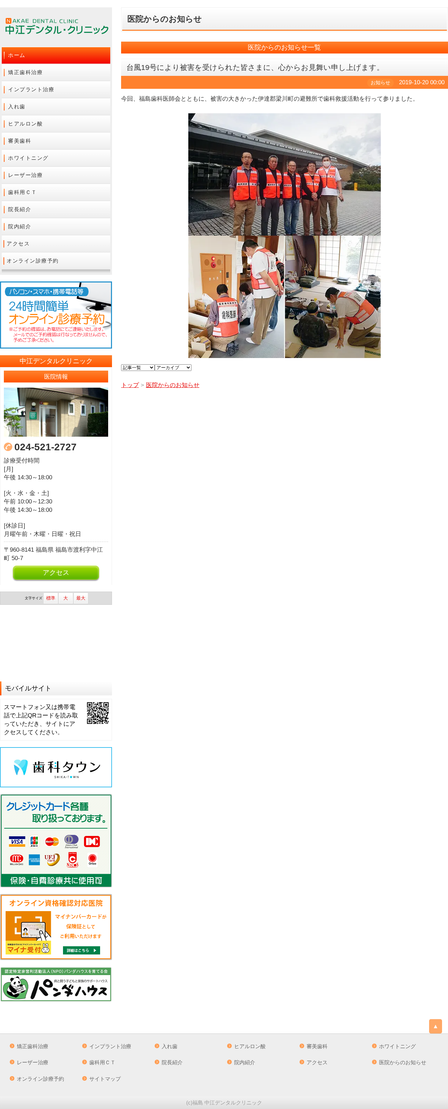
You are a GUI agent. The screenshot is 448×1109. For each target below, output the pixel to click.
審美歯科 (19, 141)
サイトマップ (105, 1078)
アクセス (18, 243)
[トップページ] (56, 27)
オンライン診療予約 (33, 261)
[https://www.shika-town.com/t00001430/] (56, 767)
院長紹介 (19, 209)
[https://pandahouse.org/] (56, 984)
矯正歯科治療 (25, 72)
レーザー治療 (25, 175)
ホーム (17, 55)
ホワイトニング (28, 158)
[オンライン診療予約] (56, 315)
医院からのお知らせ (402, 1062)
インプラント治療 (31, 89)
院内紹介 (19, 226)
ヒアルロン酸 (25, 124)
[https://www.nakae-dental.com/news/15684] (56, 927)
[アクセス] (56, 412)
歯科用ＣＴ (22, 192)
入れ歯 (17, 106)
